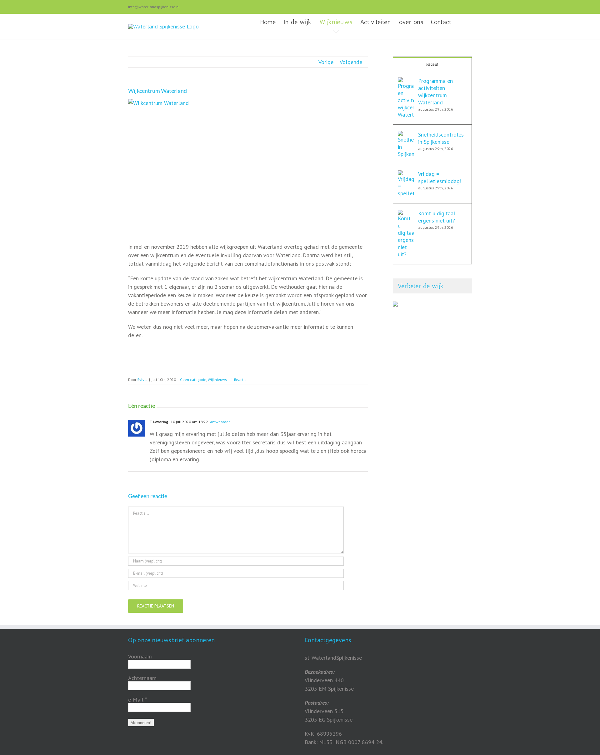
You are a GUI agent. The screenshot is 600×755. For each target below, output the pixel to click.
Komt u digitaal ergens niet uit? (436, 217)
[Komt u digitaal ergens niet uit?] (406, 214)
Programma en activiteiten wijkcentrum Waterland (435, 91)
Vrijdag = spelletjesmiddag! (439, 177)
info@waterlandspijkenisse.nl (154, 6)
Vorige (325, 62)
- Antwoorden (219, 421)
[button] (461, 22)
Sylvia (142, 379)
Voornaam (140, 656)
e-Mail (137, 700)
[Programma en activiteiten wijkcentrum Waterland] (406, 81)
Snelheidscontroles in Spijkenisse (441, 138)
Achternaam (142, 678)
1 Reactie (239, 379)
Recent (432, 64)
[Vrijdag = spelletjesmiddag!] (406, 174)
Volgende (351, 62)
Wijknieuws (217, 379)
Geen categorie (193, 379)
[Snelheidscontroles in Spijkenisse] (406, 135)
